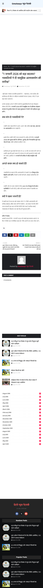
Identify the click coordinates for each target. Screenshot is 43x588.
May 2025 (22, 441)
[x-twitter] (21, 513)
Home (5, 66)
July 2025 (22, 434)
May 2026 (22, 403)
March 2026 (22, 409)
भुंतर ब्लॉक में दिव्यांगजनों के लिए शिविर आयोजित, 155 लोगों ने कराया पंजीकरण (26, 352)
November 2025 (22, 422)
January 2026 (22, 415)
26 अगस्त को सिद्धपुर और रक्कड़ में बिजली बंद (23, 361)
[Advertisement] (21, 38)
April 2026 (22, 406)
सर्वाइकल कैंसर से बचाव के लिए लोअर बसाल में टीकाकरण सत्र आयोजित (24, 381)
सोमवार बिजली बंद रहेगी (17, 370)
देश (8, 66)
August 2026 (22, 393)
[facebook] (16, 513)
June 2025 (22, 437)
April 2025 (22, 444)
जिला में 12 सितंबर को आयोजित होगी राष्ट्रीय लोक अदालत (22, 10)
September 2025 (22, 428)
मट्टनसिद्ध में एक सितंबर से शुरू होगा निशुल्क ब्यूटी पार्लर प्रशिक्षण (25, 342)
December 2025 (22, 419)
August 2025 (22, 431)
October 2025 (22, 425)
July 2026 (22, 396)
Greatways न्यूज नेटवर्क (21, 3)
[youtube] (26, 513)
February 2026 (22, 412)
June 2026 (22, 400)
